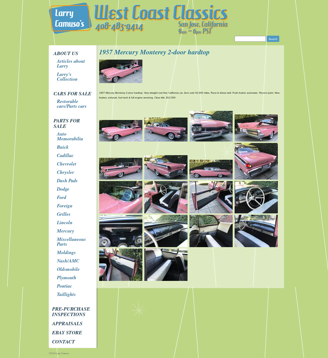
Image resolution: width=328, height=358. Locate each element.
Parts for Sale (67, 123)
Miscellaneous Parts (71, 241)
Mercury (65, 230)
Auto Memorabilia (70, 136)
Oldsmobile (68, 269)
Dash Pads (67, 180)
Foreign (65, 205)
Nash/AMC (68, 260)
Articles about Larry (71, 63)
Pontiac (64, 285)
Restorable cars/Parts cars (72, 103)
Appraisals (67, 323)
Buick (63, 146)
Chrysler (65, 172)
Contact (63, 341)
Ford (61, 197)
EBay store (67, 332)
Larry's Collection (67, 76)
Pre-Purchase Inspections (71, 311)
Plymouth (66, 277)
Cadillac (65, 155)
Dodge (63, 188)
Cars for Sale (72, 93)
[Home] (164, 33)
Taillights (66, 294)
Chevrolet (66, 163)
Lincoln (65, 222)
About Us (66, 53)
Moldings (66, 252)
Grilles (64, 213)
